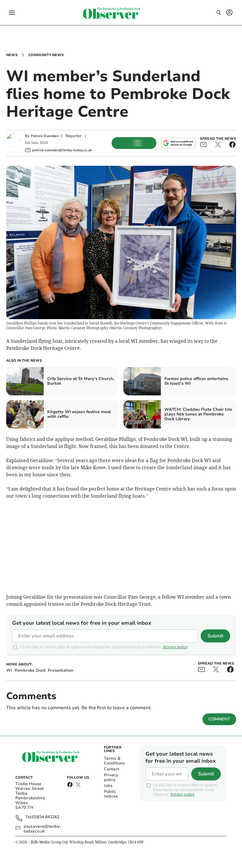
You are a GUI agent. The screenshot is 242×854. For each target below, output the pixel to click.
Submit (215, 636)
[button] (12, 13)
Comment (219, 719)
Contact (111, 769)
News (12, 55)
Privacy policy (111, 777)
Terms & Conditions (114, 761)
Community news (46, 55)
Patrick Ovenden (44, 136)
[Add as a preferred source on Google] (178, 143)
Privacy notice (175, 647)
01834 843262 (45, 817)
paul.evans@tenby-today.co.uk (42, 829)
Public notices (111, 794)
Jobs (108, 785)
